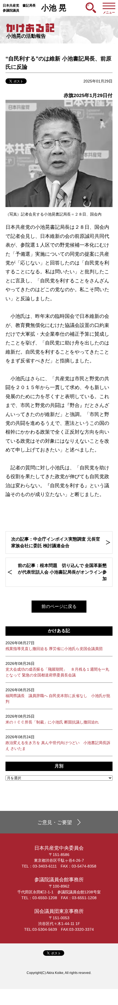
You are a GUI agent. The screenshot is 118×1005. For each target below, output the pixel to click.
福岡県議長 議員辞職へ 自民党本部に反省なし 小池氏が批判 (57, 696)
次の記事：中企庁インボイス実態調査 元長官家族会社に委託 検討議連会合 (55, 542)
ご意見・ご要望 (54, 822)
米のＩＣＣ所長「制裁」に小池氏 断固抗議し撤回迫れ (52, 719)
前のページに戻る (59, 606)
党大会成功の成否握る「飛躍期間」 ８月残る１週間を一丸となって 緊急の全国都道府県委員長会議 (57, 669)
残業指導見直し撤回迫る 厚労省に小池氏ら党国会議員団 (54, 646)
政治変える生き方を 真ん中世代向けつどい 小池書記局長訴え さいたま (57, 743)
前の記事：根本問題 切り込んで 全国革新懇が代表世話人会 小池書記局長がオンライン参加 (62, 572)
